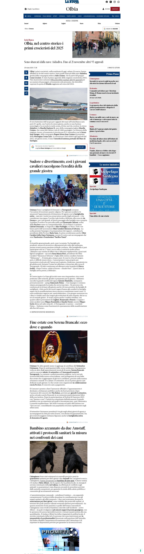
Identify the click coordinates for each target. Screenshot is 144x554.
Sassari (26, 23)
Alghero (45, 23)
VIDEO (80, 16)
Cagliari (63, 23)
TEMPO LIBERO (71, 16)
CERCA (117, 16)
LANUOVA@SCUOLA (89, 16)
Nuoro (81, 23)
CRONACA (62, 16)
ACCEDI (107, 9)
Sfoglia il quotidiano (33, 9)
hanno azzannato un (57, 481)
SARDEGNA (37, 16)
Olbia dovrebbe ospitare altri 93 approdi (66, 80)
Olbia (99, 23)
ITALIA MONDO (47, 16)
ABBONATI (115, 9)
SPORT (55, 16)
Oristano (117, 23)
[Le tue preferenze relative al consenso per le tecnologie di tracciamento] (140, 550)
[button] (58, 539)
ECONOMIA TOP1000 (103, 16)
